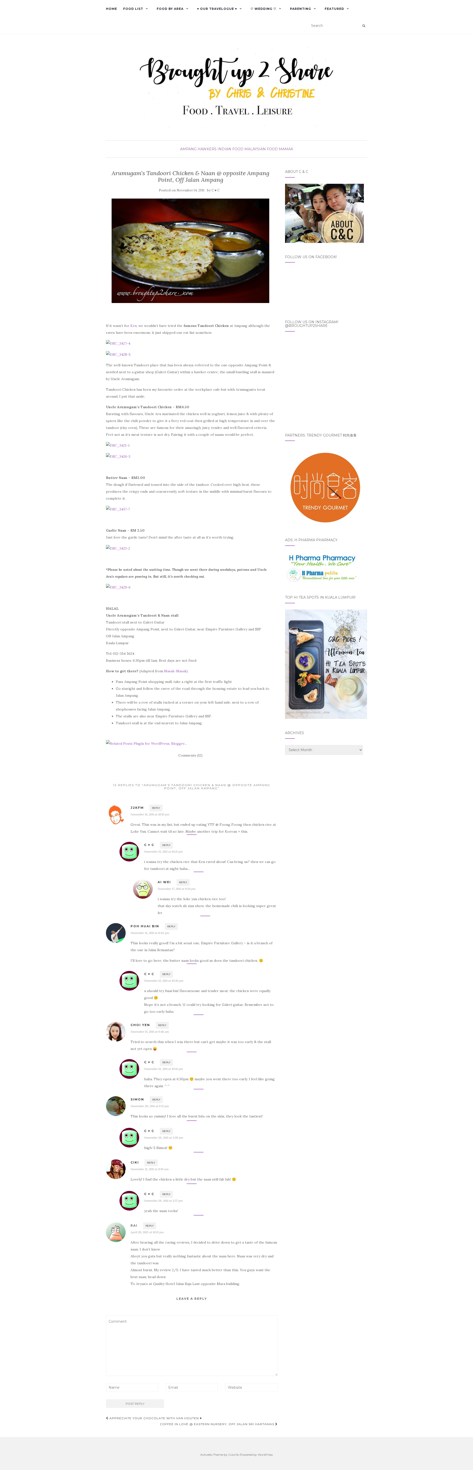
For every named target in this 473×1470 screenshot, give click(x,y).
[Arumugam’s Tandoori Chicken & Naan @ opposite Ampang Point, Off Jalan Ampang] (190, 251)
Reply (156, 808)
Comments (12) (190, 755)
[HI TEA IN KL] (326, 664)
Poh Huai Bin (145, 926)
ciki (135, 1162)
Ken (133, 325)
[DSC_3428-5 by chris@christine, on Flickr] (118, 354)
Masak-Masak (175, 671)
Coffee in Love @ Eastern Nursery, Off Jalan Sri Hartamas (217, 1424)
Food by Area (170, 9)
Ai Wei (164, 882)
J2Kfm (137, 808)
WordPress (265, 1454)
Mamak (286, 149)
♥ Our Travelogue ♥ (217, 9)
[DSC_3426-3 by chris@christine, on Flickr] (118, 456)
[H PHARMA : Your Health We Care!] (322, 567)
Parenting (300, 9)
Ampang (188, 149)
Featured (334, 9)
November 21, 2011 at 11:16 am (150, 1169)
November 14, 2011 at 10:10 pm (150, 814)
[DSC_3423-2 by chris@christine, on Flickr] (118, 548)
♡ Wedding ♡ (263, 9)
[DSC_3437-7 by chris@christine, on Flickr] (118, 509)
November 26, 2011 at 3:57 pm (163, 1200)
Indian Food (230, 149)
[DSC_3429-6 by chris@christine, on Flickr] (118, 587)
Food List (133, 9)
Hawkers (207, 149)
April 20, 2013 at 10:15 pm (147, 1232)
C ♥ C (216, 190)
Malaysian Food (261, 149)
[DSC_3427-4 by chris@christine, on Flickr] (118, 343)
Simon (137, 1099)
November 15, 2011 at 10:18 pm (163, 1069)
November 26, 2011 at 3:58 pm (163, 1137)
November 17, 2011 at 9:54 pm (177, 889)
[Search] (363, 26)
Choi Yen (140, 1025)
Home (111, 9)
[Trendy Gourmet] (324, 486)
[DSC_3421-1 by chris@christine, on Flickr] (118, 445)
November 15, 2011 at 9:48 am (150, 1031)
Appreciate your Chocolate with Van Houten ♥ (155, 1418)
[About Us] (324, 213)
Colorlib (233, 1454)
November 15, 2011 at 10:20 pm (164, 980)
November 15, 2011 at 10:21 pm (163, 851)
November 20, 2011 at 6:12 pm (150, 1106)
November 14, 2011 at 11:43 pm (150, 933)
